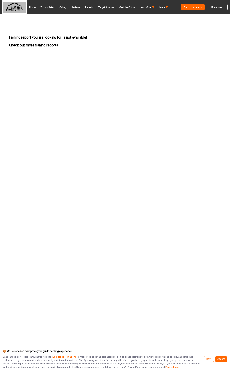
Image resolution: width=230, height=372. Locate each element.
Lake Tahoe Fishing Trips (65, 356)
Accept (221, 359)
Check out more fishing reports (33, 45)
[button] (147, 8)
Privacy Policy (172, 367)
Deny (208, 359)
